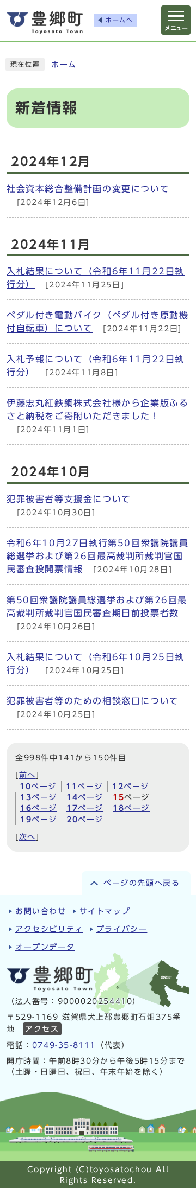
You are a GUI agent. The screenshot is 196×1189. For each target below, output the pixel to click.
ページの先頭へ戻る (141, 883)
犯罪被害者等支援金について (69, 499)
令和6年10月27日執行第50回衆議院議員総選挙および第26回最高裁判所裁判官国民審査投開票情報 (98, 556)
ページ (38, 786)
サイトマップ (105, 911)
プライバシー (122, 929)
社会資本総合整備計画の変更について (88, 188)
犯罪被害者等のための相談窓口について (93, 700)
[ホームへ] (45, 22)
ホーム (64, 64)
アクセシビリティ (49, 929)
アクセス (42, 1029)
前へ (27, 775)
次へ (27, 837)
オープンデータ (45, 947)
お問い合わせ (40, 911)
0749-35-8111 (64, 1045)
